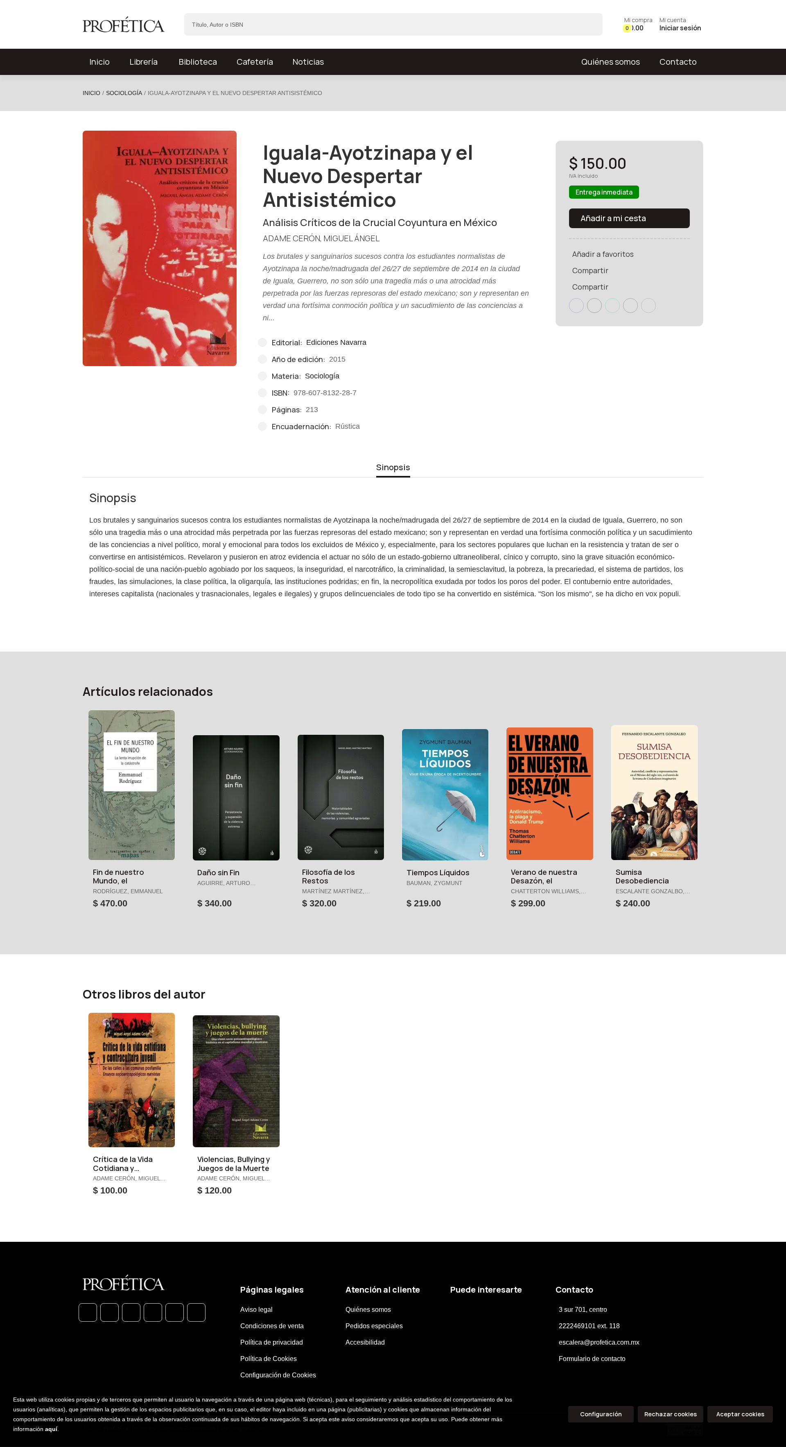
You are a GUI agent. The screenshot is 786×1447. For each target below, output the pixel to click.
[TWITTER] (131, 1312)
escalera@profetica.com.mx (599, 1342)
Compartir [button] (590, 270)
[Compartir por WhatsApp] (612, 305)
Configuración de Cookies (278, 1375)
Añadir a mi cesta (613, 218)
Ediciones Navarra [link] (336, 342)
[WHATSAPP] (88, 1312)
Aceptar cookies (740, 1414)
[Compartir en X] (594, 305)
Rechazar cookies (670, 1414)
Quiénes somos (610, 61)
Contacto (678, 61)
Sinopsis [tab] (393, 467)
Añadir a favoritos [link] (603, 254)
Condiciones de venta (272, 1325)
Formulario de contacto (592, 1358)
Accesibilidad (365, 1342)
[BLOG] (174, 1312)
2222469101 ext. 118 (589, 1325)
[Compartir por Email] (630, 305)
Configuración (601, 1414)
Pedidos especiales (374, 1325)
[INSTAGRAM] (153, 1312)
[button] (638, 24)
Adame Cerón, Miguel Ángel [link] (321, 238)
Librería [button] (143, 61)
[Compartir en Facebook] (576, 305)
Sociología (124, 93)
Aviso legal (256, 1309)
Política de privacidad (271, 1342)
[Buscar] (589, 24)
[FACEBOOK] (109, 1312)
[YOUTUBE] (196, 1312)
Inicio (91, 93)
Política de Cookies (268, 1358)
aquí (51, 1429)
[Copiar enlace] (648, 305)
